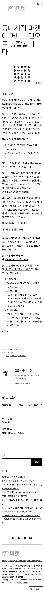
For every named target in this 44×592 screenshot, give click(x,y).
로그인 (27, 404)
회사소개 (4, 560)
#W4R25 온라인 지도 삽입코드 (14, 477)
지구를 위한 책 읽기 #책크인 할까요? (17, 511)
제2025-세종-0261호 (16, 577)
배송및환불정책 (32, 560)
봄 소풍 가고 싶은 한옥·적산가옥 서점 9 (18, 480)
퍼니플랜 (22, 355)
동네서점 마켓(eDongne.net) (16, 100)
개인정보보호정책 (20, 560)
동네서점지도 (8, 265)
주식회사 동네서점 (14, 569)
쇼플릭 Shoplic (23, 583)
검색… (4, 455)
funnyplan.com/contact (16, 259)
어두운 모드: (35, 589)
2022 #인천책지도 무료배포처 (14, 496)
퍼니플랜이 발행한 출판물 (18, 269)
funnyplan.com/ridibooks (17, 192)
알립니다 (13, 355)
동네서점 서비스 (7, 566)
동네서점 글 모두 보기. (24, 383)
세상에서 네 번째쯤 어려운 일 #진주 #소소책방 (21, 515)
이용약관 (11, 560)
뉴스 (7, 355)
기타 (11, 352)
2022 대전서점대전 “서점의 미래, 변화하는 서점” (22, 508)
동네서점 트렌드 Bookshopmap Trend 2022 (21, 492)
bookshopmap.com (23, 176)
